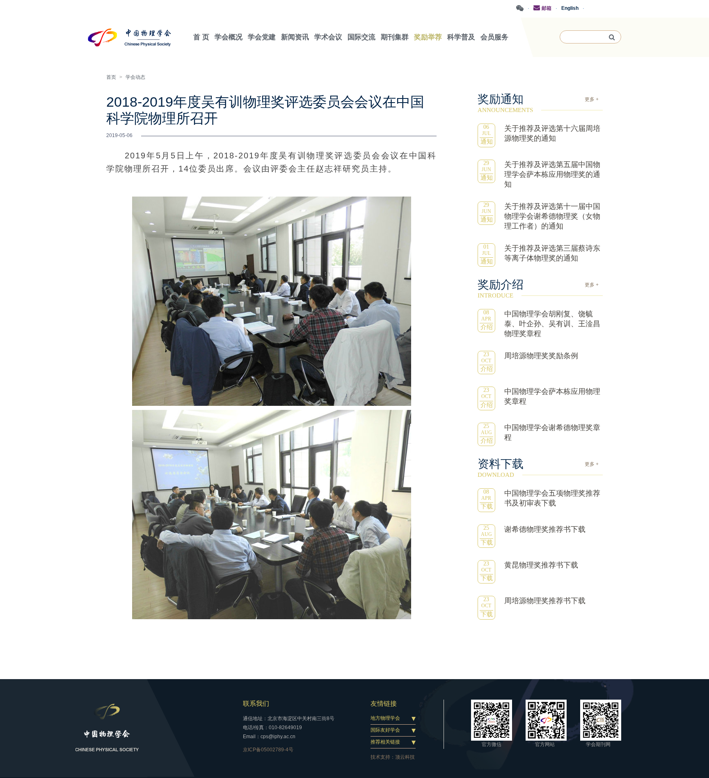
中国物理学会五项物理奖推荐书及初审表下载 (552, 498)
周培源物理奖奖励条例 (541, 356)
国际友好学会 (385, 730)
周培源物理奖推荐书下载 (544, 601)
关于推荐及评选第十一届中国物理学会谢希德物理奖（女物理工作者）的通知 (552, 216)
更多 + (592, 99)
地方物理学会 (385, 718)
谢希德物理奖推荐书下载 (544, 529)
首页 (111, 77)
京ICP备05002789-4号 (268, 750)
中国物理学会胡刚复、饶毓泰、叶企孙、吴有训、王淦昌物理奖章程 (552, 324)
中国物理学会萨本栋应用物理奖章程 (552, 396)
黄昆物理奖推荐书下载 (541, 565)
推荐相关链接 (385, 742)
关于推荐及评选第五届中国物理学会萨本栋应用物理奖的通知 (552, 174)
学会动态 (135, 77)
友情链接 (384, 703)
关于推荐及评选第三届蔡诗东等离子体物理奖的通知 (552, 253)
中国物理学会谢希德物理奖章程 (552, 432)
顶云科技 (405, 757)
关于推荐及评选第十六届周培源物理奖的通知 (552, 133)
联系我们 (256, 703)
